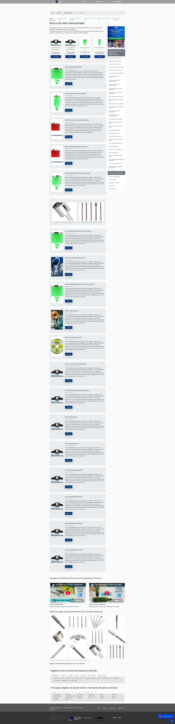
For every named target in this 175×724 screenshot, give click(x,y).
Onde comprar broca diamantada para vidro (116, 160)
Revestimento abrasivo (114, 182)
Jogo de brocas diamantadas (116, 19)
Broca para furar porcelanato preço (103, 19)
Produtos (99, 1)
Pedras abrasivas (112, 179)
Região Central (55, 675)
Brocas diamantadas (113, 146)
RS (72, 692)
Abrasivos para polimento (114, 176)
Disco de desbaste (113, 188)
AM (92, 692)
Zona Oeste (70, 675)
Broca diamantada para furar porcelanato (115, 93)
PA (95, 692)
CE (82, 692)
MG (55, 692)
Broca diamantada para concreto (114, 77)
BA (79, 692)
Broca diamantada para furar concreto (115, 89)
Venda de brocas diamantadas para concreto (115, 167)
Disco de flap (112, 185)
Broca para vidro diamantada (115, 143)
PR (66, 692)
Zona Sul (77, 675)
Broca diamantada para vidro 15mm (115, 123)
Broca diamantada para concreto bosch (114, 81)
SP (62, 692)
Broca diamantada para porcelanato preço (114, 115)
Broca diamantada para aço (115, 70)
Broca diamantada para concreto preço (114, 85)
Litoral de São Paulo (102, 675)
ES (59, 692)
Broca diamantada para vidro (90, 19)
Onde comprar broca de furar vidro (115, 156)
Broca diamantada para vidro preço (115, 127)
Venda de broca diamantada (115, 163)
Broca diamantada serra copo (115, 136)
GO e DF (87, 692)
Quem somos (117, 1)
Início (99, 708)
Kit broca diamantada (114, 152)
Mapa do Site (121, 708)
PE (76, 692)
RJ (52, 692)
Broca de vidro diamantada (115, 58)
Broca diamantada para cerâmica (116, 73)
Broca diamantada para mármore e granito (116, 107)
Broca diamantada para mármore (75, 19)
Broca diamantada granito (62, 19)
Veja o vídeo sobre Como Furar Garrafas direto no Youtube (104, 606)
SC (69, 692)
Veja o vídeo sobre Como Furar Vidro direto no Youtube (64, 606)
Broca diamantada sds (114, 133)
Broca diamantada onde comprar (116, 67)
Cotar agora (56, 56)
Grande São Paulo (91, 675)
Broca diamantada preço (114, 130)
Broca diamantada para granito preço (116, 100)
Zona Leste (83, 675)
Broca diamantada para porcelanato (114, 111)
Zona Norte (63, 675)
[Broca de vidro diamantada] (56, 42)
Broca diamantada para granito (116, 96)
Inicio (83, 1)
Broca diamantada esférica (115, 61)
